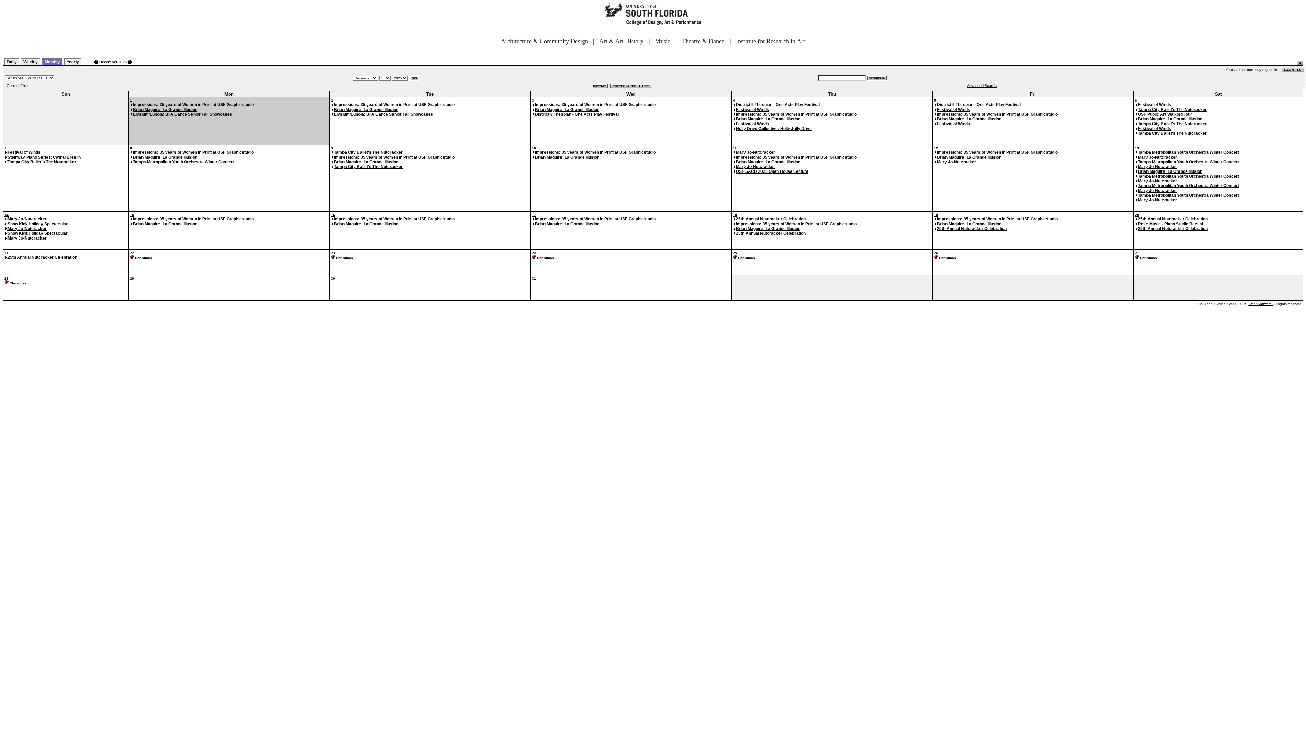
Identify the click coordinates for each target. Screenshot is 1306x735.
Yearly (73, 62)
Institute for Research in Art (770, 41)
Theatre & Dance (703, 41)
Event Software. (1260, 304)
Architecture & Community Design (544, 41)
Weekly (30, 62)
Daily (12, 62)
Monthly (52, 62)
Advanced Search (982, 86)
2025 (122, 62)
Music (662, 41)
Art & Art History (621, 41)
